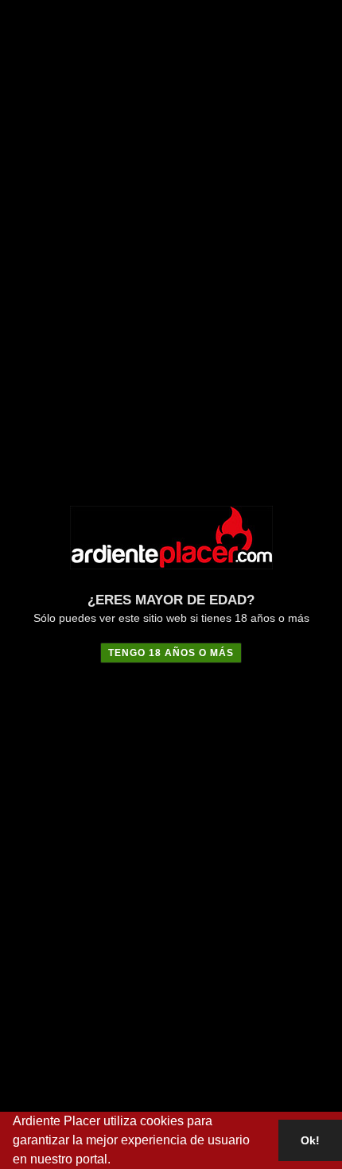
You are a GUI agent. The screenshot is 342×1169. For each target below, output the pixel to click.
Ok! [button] (310, 1140)
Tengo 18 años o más (171, 652)
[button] (116, 1161)
